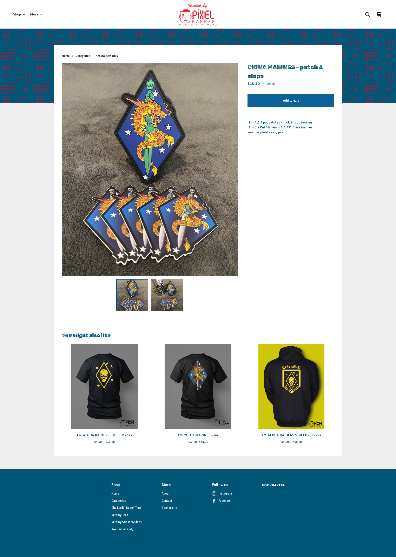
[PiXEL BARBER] (198, 14)
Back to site (169, 508)
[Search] (367, 14)
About (166, 493)
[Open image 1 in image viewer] (150, 169)
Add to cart (291, 101)
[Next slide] (232, 169)
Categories (83, 56)
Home (66, 56)
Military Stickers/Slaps (126, 522)
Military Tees (119, 515)
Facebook (225, 501)
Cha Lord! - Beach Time (126, 508)
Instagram (225, 493)
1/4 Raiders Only (107, 56)
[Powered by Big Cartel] (273, 485)
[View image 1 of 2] (132, 295)
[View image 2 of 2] (167, 295)
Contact (167, 501)
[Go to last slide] (67, 169)
